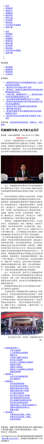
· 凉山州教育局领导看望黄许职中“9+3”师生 (22, 99)
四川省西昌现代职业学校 (20, 398)
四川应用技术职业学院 (19, 386)
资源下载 (9, 27)
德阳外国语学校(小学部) (19, 391)
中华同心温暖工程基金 (19, 357)
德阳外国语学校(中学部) (19, 388)
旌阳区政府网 (15, 372)
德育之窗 (9, 18)
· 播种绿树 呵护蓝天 (13, 109)
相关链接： (9, 412)
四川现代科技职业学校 (19, 122)
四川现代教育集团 (17, 384)
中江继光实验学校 (17, 393)
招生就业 (9, 22)
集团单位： (9, 381)
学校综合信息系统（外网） (21, 417)
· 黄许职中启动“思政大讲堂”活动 (18, 87)
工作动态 (9, 74)
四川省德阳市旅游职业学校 (21, 400)
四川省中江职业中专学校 (20, 395)
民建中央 (13, 355)
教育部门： (9, 374)
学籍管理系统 (15, 419)
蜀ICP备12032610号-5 (10, 438)
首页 (7, 6)
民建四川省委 (15, 365)
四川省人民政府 (16, 360)
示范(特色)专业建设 (13, 25)
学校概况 (9, 8)
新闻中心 (9, 11)
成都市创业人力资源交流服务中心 (23, 405)
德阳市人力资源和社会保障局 (21, 369)
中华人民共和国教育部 (19, 376)
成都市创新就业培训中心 (20, 407)
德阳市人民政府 (16, 367)
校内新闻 (9, 67)
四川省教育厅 (15, 379)
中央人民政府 (15, 350)
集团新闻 (9, 69)
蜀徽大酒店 (14, 410)
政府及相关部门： (12, 348)
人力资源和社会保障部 (19, 353)
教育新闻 (9, 72)
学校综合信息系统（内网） (21, 414)
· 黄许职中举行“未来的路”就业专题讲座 (21, 106)
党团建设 (9, 13)
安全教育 (9, 20)
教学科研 (9, 15)
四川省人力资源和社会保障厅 (21, 362)
